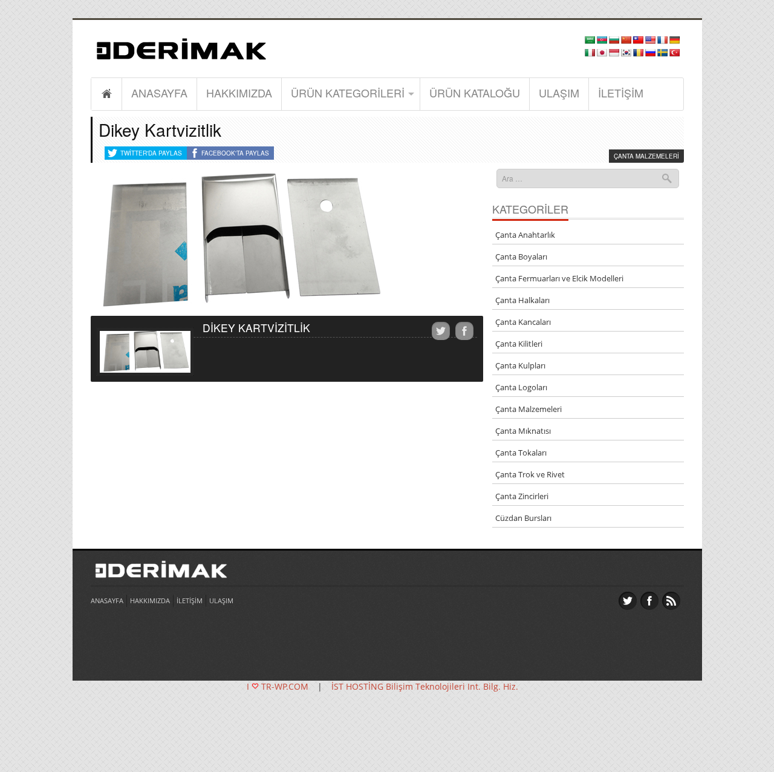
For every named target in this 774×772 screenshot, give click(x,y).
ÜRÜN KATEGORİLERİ (348, 92)
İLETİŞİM (620, 92)
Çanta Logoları (521, 387)
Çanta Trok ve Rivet (530, 474)
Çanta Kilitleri (518, 343)
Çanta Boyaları (521, 256)
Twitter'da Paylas (151, 153)
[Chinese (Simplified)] (625, 40)
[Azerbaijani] (601, 40)
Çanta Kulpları (520, 365)
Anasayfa (159, 92)
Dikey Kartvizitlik (160, 129)
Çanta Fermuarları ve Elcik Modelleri (559, 278)
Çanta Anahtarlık (525, 234)
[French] (662, 40)
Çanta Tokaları (521, 452)
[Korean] (625, 52)
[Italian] (589, 52)
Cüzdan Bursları (523, 517)
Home (106, 93)
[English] (650, 40)
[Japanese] (601, 52)
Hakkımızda (239, 92)
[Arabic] (589, 40)
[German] (674, 40)
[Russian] (650, 52)
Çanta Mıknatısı (523, 430)
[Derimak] (181, 47)
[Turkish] (674, 52)
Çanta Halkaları (522, 300)
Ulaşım (559, 92)
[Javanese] (613, 52)
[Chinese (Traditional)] (638, 40)
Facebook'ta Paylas (235, 153)
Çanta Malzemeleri (646, 156)
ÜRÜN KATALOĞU (474, 92)
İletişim (190, 600)
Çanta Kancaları (523, 321)
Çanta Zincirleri (521, 496)
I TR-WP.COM (277, 686)
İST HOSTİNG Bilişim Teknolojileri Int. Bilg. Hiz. (424, 686)
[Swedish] (662, 52)
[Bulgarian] (613, 40)
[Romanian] (638, 52)
